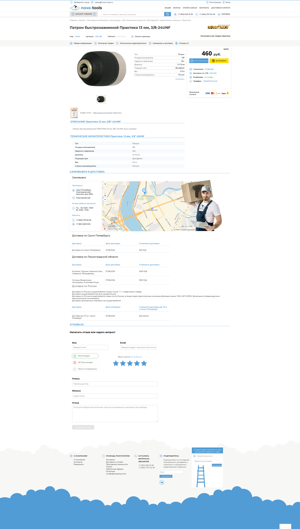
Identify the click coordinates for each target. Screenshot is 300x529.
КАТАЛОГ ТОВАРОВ (83, 14)
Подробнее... (180, 79)
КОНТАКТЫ (204, 8)
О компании (79, 460)
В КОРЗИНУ (221, 61)
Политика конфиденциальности (116, 472)
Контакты (78, 462)
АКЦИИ (168, 8)
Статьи (109, 467)
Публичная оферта (114, 469)
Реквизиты (79, 464)
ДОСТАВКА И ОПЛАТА (220, 8)
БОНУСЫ (176, 8)
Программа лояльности (117, 464)
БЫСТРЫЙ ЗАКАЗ (201, 61)
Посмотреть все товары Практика (215, 36)
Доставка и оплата (114, 462)
